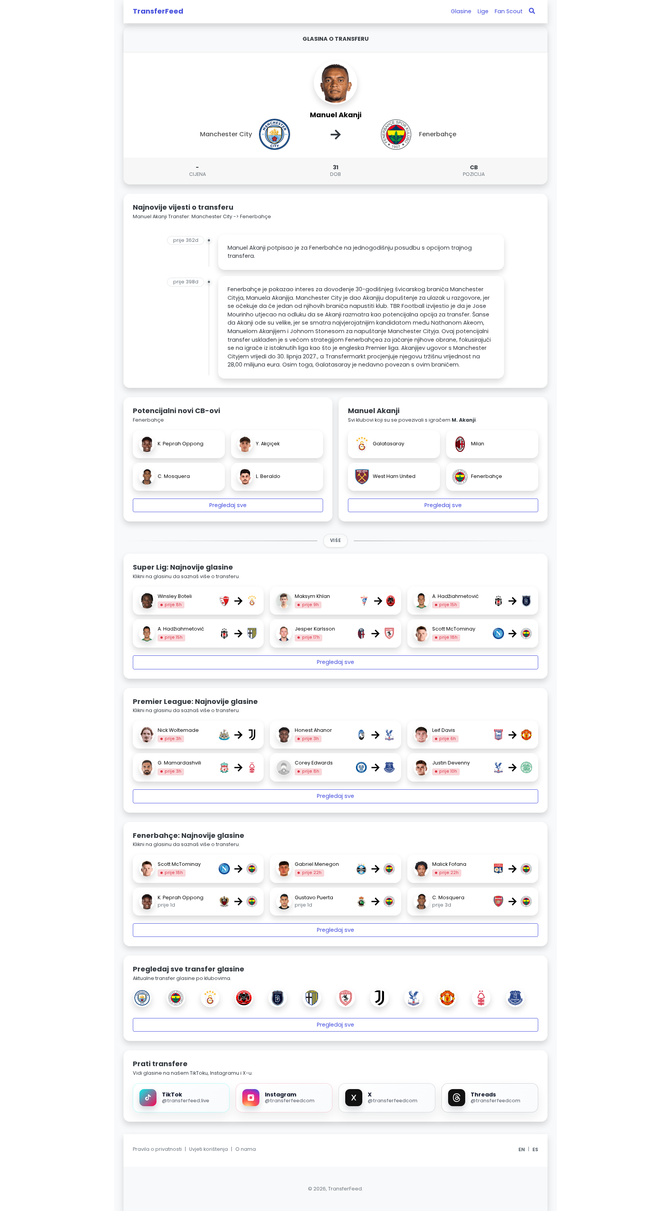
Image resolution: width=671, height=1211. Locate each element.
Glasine (461, 11)
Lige (483, 11)
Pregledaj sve (228, 505)
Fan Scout (509, 11)
